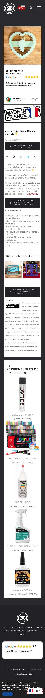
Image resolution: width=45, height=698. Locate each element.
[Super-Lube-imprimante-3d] (22, 482)
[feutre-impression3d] (22, 438)
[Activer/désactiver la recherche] (31, 7)
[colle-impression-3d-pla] (22, 569)
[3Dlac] (22, 394)
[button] (37, 100)
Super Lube (22, 502)
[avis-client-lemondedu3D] (22, 641)
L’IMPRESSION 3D (17, 631)
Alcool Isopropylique (22, 546)
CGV (30, 674)
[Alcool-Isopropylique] (22, 526)
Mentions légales (20, 674)
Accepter (8, 694)
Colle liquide (22, 590)
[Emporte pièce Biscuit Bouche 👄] (13, 269)
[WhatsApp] (21, 157)
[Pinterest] (35, 157)
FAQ (26, 631)
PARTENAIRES (34, 631)
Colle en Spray (22, 414)
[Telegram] (28, 157)
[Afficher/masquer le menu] (39, 7)
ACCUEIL (6, 627)
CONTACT (22, 634)
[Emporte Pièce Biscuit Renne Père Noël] (31, 269)
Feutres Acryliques (22, 458)
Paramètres (20, 694)
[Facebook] (7, 157)
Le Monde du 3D (17, 669)
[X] (14, 157)
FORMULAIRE (32, 194)
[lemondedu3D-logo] (23, 613)
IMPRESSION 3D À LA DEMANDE (22, 627)
